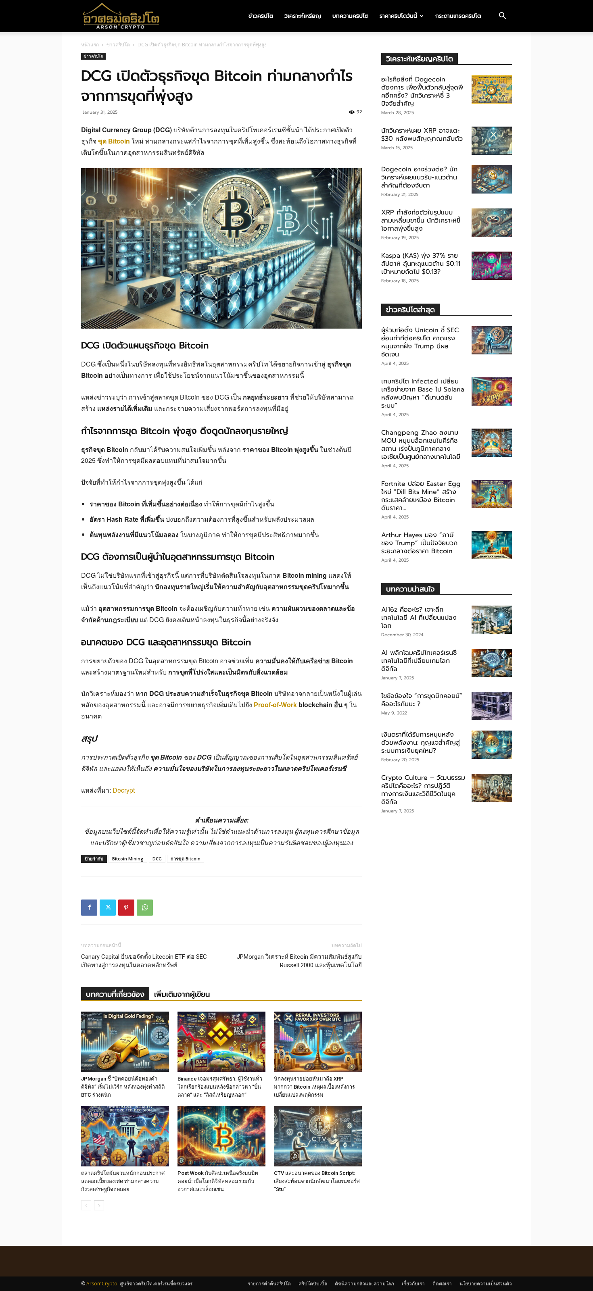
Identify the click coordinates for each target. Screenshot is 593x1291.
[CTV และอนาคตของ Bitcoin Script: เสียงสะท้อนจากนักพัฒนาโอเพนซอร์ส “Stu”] (318, 1136)
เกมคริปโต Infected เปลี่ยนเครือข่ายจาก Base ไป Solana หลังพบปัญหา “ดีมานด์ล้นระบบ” (422, 393)
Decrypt (124, 790)
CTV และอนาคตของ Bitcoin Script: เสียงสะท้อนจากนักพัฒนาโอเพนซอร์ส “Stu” (317, 1181)
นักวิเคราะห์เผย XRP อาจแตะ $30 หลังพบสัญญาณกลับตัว (422, 135)
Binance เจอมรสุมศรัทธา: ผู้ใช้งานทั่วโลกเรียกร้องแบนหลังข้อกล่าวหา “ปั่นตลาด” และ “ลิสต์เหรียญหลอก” (219, 1087)
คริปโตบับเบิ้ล (313, 1283)
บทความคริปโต (350, 16)
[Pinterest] (126, 908)
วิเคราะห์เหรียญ (302, 16)
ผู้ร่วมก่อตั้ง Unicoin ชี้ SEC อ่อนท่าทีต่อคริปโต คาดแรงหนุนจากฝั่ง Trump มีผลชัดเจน (420, 342)
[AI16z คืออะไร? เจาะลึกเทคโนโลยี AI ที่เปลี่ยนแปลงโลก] (492, 620)
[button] (502, 16)
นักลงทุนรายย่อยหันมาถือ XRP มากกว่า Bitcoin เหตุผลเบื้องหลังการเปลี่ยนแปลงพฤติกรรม (314, 1087)
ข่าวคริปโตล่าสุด (410, 309)
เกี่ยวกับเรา (413, 1283)
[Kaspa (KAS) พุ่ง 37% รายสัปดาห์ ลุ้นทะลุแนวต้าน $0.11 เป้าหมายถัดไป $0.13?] (492, 266)
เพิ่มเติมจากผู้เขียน (182, 994)
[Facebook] (89, 908)
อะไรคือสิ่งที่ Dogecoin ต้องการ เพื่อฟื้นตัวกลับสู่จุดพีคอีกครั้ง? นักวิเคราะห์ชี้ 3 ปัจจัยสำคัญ (422, 91)
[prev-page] (86, 1205)
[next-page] (99, 1205)
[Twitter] (108, 908)
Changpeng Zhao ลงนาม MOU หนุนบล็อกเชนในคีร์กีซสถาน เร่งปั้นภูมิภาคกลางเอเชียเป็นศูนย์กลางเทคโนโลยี (420, 445)
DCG (157, 859)
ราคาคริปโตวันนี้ (398, 16)
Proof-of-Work (275, 704)
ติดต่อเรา (442, 1283)
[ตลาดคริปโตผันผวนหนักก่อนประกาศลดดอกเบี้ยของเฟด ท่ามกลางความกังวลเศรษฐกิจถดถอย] (125, 1136)
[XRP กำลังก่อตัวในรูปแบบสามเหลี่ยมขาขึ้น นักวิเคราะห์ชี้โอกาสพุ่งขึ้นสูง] (492, 222)
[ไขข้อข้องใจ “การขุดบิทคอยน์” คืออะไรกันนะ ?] (492, 706)
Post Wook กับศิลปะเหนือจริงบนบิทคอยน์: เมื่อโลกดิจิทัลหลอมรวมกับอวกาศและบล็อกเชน (217, 1181)
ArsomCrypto (101, 1283)
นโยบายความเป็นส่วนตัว (485, 1283)
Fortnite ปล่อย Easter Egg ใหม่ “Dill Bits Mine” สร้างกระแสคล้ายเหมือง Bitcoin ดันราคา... (421, 496)
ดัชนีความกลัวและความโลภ (364, 1283)
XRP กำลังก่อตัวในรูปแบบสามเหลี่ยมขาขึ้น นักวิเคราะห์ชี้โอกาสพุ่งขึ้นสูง (420, 220)
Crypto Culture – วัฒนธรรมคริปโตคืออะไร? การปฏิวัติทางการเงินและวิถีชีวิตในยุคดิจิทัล (423, 790)
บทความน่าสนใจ (410, 588)
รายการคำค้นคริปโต (269, 1283)
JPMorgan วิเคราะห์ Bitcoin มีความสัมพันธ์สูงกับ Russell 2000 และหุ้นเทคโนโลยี (299, 961)
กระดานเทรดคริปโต (458, 16)
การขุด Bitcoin (185, 859)
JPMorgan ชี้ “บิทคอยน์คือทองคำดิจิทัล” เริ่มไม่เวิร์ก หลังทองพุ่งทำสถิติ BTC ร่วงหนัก (123, 1087)
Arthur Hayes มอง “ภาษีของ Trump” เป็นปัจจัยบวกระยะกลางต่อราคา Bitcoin (419, 543)
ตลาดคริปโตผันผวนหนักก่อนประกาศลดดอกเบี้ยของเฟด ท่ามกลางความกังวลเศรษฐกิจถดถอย (123, 1181)
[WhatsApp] (145, 908)
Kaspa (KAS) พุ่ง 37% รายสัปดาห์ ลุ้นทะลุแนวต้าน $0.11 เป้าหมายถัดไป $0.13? (420, 264)
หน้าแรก (90, 44)
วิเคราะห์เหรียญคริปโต (419, 58)
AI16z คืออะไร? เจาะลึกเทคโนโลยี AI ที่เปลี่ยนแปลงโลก (419, 618)
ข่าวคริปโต (260, 16)
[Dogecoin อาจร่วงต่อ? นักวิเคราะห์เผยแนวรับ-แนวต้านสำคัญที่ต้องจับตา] (492, 179)
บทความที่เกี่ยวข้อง (115, 994)
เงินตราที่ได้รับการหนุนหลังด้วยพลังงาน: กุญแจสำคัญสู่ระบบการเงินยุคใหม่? (420, 743)
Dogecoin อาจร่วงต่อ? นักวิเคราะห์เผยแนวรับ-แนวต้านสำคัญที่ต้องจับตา (419, 177)
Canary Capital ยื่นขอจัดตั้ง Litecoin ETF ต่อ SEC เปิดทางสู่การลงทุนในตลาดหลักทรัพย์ (144, 961)
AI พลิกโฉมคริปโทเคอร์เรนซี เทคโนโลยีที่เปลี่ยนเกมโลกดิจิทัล (419, 661)
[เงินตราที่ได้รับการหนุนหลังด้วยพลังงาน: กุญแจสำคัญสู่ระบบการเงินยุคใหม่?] (492, 745)
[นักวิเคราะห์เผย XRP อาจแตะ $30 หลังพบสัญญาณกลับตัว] (492, 141)
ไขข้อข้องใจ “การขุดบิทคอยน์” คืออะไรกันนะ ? (421, 700)
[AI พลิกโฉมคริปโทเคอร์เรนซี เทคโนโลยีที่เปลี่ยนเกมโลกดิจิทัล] (492, 663)
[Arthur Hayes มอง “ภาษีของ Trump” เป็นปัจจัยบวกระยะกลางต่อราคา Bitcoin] (492, 545)
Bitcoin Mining (128, 859)
